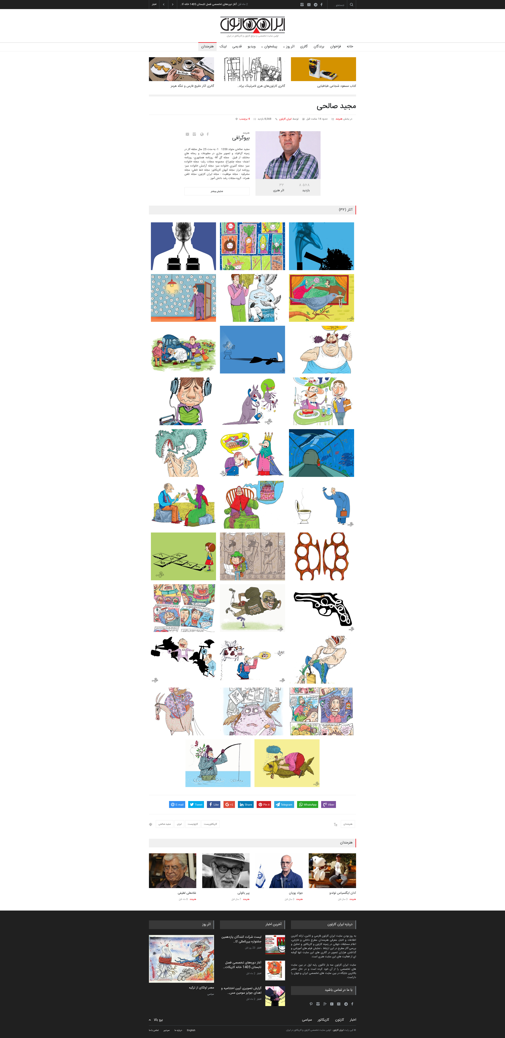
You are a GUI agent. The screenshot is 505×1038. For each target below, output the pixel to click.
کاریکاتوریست (210, 824)
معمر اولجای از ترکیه (201, 988)
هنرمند (339, 119)
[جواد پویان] (226, 870)
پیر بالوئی (190, 893)
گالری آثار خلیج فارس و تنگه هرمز (192, 86)
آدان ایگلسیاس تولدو (289, 893)
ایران (179, 824)
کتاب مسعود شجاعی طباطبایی (336, 86)
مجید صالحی (164, 824)
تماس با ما (154, 1030)
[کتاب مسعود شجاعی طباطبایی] (323, 69)
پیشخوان (270, 47)
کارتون (211, 994)
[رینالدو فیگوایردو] (332, 870)
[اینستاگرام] (302, 4)
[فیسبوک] (321, 4)
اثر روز (290, 47)
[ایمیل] (309, 4)
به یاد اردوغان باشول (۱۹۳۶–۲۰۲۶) (243, 990)
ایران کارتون (285, 119)
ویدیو (251, 47)
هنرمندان (207, 47)
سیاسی (307, 1020)
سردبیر (167, 1030)
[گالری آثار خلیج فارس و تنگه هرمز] (181, 69)
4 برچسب (244, 119)
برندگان (319, 47)
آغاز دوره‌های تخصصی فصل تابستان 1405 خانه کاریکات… (242, 939)
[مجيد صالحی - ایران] (288, 155)
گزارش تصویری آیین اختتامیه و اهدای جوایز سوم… (208, 4)
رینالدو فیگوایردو (345, 893)
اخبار (259, 948)
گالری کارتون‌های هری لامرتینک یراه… (261, 86)
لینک (223, 47)
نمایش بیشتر (217, 191)
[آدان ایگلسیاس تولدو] (279, 870)
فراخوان (335, 47)
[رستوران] (181, 959)
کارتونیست (193, 824)
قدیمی (237, 47)
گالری (304, 47)
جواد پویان (243, 893)
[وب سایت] (201, 134)
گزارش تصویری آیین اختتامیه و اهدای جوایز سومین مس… (241, 965)
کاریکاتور (323, 1020)
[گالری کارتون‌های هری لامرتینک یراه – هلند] (252, 69)
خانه (350, 47)
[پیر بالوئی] (172, 870)
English (191, 1030)
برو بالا (158, 1019)
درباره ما (178, 1030)
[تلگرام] (317, 5)
